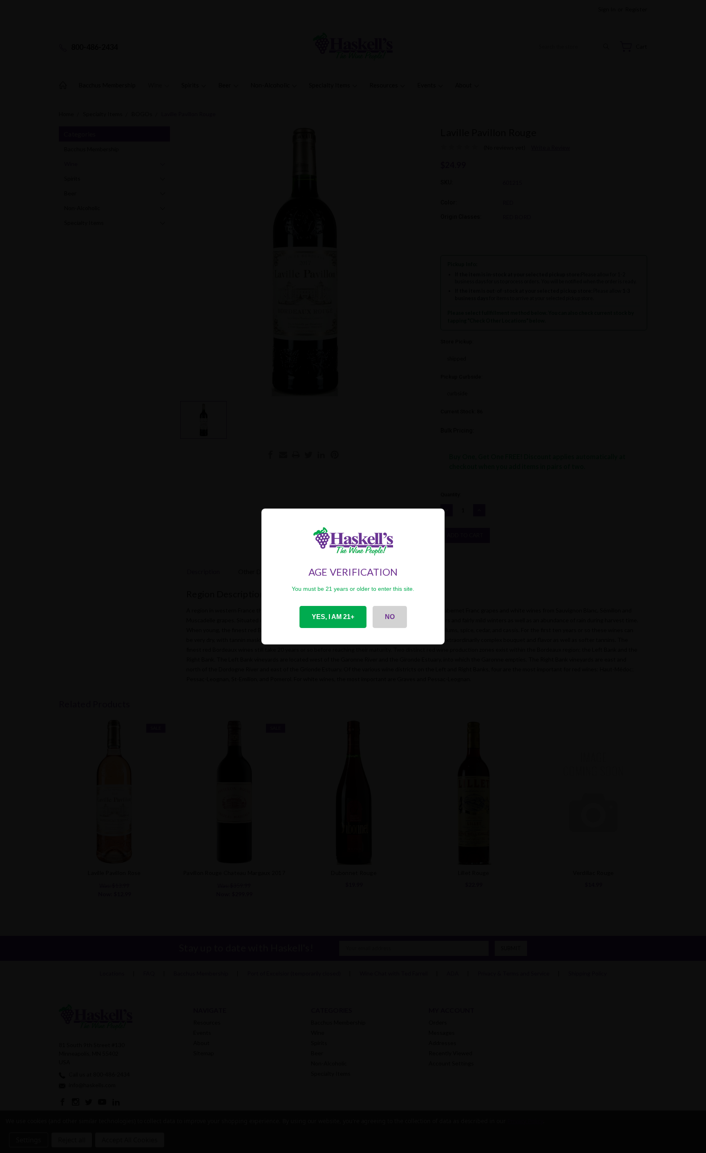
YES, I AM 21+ (333, 616)
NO (390, 616)
